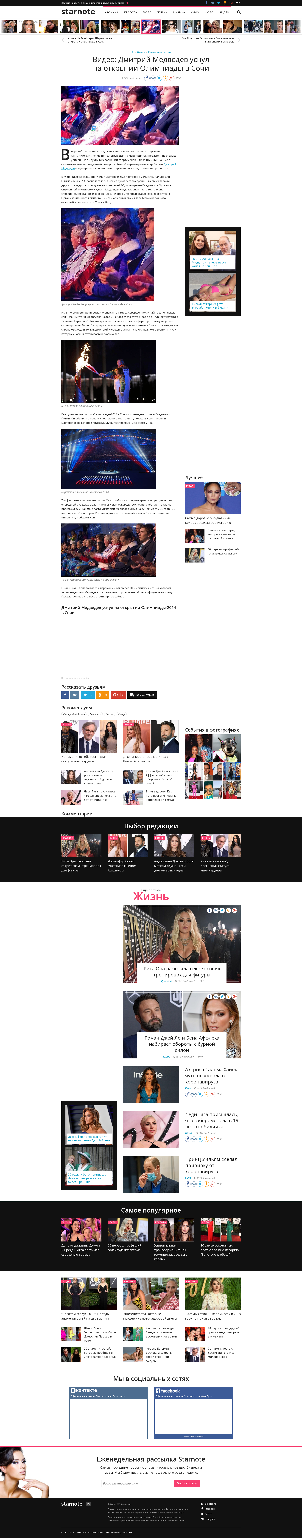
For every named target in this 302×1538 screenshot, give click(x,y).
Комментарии (145, 695)
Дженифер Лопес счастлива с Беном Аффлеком (122, 865)
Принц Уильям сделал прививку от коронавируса (211, 1165)
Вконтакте (210, 1503)
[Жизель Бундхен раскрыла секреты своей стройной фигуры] (133, 1354)
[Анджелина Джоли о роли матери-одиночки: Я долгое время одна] (71, 777)
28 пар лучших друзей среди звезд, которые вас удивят (223, 1332)
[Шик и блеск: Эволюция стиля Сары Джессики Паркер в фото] (71, 1334)
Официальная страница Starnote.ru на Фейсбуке (184, 1396)
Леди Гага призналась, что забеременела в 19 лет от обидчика (100, 795)
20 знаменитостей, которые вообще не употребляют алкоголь (100, 1353)
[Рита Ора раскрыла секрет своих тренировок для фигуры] (81, 845)
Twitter (208, 1514)
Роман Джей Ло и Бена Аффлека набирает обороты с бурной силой (182, 1044)
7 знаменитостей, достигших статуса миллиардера (215, 865)
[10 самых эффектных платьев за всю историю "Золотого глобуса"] (221, 1229)
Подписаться (187, 1483)
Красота (67, 838)
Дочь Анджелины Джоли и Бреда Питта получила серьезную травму (80, 1250)
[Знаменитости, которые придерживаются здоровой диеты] (151, 1294)
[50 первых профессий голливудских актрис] (195, 555)
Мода (189, 485)
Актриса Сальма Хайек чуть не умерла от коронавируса (211, 1075)
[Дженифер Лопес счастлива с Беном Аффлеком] (151, 736)
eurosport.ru (83, 678)
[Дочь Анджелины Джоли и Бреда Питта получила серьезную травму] (81, 1229)
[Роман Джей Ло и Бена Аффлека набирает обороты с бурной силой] (133, 777)
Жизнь (66, 724)
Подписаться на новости (193, 1436)
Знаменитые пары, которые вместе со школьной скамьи (221, 534)
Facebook (209, 1508)
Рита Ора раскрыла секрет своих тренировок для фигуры (81, 865)
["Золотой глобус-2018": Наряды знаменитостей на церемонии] (89, 1294)
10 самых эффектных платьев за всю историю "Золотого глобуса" (220, 1250)
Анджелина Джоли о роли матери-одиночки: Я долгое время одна (174, 865)
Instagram (209, 1519)
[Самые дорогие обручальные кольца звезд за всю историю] (213, 498)
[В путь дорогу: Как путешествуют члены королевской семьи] (133, 797)
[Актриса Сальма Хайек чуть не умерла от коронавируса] (151, 1084)
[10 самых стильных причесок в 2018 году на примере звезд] (213, 1294)
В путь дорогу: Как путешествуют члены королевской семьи (161, 795)
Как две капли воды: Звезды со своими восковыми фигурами (161, 1332)
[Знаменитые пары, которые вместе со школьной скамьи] (195, 536)
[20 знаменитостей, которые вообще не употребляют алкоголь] (71, 1354)
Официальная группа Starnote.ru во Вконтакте (98, 1396)
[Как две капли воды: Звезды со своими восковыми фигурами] (133, 1334)
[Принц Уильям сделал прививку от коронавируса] (151, 1174)
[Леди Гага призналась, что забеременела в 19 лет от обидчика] (71, 797)
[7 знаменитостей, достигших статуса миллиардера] (89, 736)
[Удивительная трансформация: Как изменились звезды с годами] (174, 1229)
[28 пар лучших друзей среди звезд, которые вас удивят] (195, 1334)
